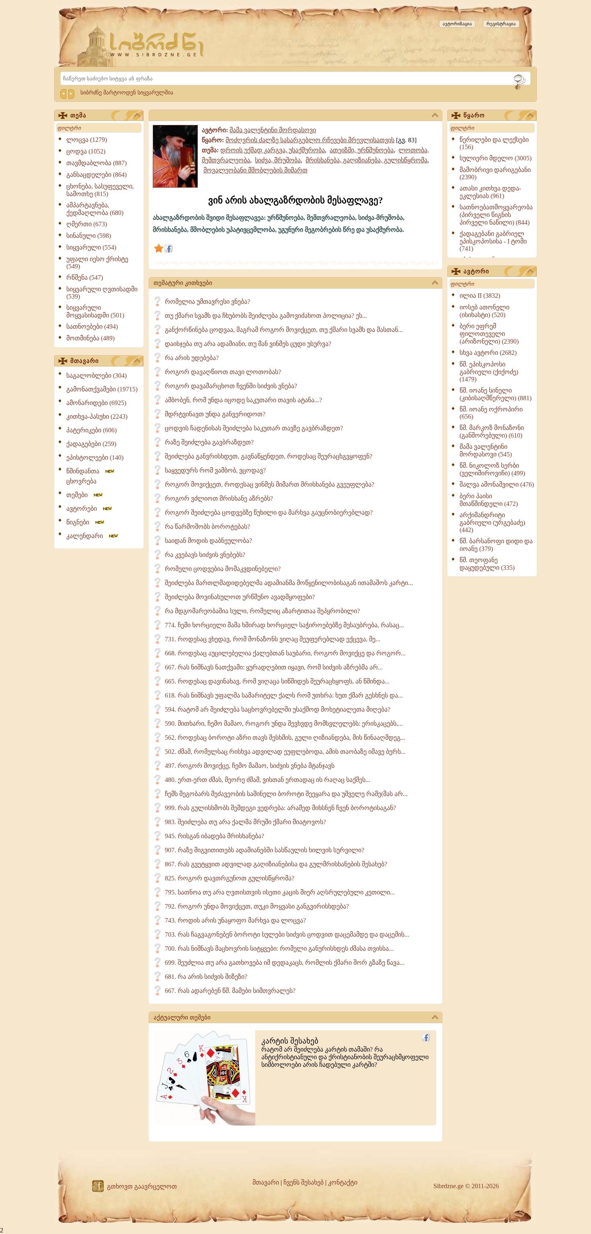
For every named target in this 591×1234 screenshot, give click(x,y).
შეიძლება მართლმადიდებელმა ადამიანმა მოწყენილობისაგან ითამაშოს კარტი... (289, 582)
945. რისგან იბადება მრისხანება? (214, 836)
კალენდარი (87, 535)
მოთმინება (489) (90, 338)
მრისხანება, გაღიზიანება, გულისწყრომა (366, 160)
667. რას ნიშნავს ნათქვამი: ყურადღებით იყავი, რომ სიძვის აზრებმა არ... (274, 667)
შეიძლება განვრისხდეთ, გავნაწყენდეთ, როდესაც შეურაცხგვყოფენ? (268, 456)
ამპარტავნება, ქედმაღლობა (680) (94, 209)
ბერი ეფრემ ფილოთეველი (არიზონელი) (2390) (489, 334)
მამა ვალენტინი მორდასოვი (273, 130)
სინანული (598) (88, 235)
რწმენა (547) (84, 277)
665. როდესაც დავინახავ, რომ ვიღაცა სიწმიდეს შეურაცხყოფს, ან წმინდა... (277, 681)
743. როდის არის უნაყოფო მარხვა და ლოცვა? (235, 920)
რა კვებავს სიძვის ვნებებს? (205, 554)
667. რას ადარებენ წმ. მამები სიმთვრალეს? (230, 990)
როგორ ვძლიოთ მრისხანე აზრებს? (219, 498)
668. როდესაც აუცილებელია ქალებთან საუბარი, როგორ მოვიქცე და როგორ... (285, 653)
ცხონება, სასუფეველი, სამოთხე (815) (100, 190)
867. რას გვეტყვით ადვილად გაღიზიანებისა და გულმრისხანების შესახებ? (276, 864)
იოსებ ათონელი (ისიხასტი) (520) (484, 311)
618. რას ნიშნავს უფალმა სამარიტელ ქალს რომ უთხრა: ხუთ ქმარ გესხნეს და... (284, 695)
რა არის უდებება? (192, 357)
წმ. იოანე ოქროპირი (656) (491, 413)
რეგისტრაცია (501, 23)
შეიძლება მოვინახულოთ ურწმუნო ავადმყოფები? (240, 596)
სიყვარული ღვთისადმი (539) (101, 293)
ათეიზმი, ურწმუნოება (362, 150)
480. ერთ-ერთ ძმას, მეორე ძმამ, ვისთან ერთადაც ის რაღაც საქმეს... (267, 779)
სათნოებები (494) (92, 326)
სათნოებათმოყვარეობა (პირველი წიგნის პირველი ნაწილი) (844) (496, 215)
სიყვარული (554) (91, 247)
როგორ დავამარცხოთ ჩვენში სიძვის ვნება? (231, 386)
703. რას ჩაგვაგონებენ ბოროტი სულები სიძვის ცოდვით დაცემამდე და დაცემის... (287, 934)
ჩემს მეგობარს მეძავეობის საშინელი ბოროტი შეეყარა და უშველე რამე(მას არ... (286, 793)
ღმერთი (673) (86, 224)
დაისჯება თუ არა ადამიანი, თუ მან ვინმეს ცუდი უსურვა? (248, 343)
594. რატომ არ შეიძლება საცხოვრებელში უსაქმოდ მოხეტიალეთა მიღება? (277, 709)
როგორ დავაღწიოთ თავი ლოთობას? (223, 371)
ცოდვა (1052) (85, 151)
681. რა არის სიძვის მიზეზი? (206, 976)
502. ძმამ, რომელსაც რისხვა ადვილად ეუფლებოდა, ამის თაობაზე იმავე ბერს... (285, 751)
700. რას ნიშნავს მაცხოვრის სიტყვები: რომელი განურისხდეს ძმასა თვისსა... (279, 948)
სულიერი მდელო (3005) (495, 158)
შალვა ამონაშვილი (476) (497, 484)
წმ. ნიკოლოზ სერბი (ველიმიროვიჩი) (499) (492, 469)
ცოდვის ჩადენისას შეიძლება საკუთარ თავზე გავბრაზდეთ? (254, 428)
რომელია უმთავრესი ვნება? (207, 301)
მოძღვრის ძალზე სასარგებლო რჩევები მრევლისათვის (310, 140)
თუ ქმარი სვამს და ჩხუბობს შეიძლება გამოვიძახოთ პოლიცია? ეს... (266, 315)
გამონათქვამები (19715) (101, 389)
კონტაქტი (342, 1182)
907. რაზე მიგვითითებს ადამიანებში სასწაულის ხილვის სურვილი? (264, 850)
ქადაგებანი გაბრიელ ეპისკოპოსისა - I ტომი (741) (493, 241)
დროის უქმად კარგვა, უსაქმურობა (272, 150)
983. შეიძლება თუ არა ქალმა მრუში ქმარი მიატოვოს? (245, 822)
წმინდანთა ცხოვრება (85, 476)
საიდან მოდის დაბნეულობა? (208, 540)
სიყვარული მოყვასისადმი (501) (95, 311)
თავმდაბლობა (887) (96, 163)
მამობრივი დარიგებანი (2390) (495, 173)
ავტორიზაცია (457, 23)
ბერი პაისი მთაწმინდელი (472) (489, 500)
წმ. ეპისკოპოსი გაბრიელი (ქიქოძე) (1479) (489, 372)
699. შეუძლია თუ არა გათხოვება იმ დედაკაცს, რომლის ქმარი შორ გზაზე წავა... (284, 962)
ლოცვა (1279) (86, 139)
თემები (79, 494)
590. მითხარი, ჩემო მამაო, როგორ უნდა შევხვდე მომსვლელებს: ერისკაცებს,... (284, 723)
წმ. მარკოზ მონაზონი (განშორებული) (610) (492, 431)
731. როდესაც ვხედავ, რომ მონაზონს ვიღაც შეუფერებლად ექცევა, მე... (272, 639)
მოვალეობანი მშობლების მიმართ (255, 170)
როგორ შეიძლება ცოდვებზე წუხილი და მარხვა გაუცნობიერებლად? (269, 512)
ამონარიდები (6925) (96, 402)
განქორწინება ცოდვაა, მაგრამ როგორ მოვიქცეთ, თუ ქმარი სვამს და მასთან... (284, 329)
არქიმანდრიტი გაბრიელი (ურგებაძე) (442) (492, 522)
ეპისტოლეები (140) (94, 457)
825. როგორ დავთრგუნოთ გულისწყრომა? (229, 878)
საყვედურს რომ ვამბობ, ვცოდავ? (215, 470)
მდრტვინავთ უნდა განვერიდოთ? (215, 414)
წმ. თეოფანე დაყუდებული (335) (487, 564)
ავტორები (84, 508)
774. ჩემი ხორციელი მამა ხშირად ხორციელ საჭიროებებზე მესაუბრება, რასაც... (284, 625)
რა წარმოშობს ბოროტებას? (207, 526)
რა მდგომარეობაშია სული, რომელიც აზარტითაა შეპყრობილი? (262, 611)
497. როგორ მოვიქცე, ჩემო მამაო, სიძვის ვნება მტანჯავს (249, 765)
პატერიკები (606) (91, 430)
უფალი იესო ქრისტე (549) (97, 263)
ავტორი (476, 271)
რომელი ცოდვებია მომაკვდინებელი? (223, 568)
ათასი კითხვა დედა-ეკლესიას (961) (490, 192)
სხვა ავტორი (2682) (488, 352)
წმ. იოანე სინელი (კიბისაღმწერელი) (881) (495, 394)
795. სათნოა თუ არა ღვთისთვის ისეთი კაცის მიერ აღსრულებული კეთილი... (280, 892)
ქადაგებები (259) (91, 443)
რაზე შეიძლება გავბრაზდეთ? (209, 442)
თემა (78, 115)
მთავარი (84, 361)
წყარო (474, 115)
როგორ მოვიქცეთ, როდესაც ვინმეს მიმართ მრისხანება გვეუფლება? (269, 484)
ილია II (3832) (480, 295)
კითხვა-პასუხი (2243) (96, 416)
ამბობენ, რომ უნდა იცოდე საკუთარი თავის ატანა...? (243, 400)
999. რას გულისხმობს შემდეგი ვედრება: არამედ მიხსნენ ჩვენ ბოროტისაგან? (280, 807)
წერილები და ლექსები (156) (494, 143)
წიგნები (80, 522)
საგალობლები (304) (96, 375)
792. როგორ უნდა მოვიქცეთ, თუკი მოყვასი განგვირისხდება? (257, 906)
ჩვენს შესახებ (303, 1182)
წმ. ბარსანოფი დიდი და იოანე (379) (496, 545)
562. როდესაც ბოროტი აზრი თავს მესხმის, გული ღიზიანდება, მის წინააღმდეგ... (285, 737)
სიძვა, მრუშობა (278, 160)
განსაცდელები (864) (96, 174)
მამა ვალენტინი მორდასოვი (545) (486, 450)
